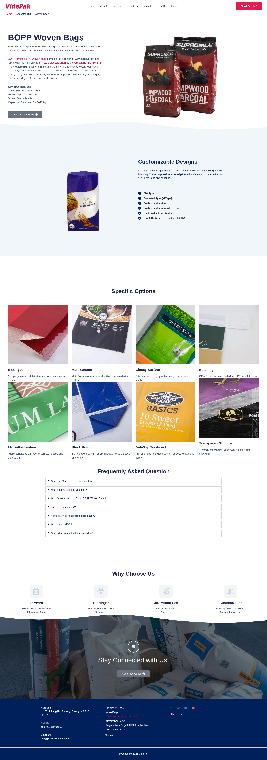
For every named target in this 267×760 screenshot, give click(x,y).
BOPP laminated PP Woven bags (27, 58)
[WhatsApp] (178, 708)
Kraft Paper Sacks (115, 721)
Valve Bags (112, 712)
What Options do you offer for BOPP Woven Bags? (78, 498)
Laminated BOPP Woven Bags (122, 716)
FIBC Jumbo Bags (116, 729)
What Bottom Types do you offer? (69, 490)
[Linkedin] (185, 708)
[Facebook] (171, 708)
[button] (123, 6)
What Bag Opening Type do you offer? (71, 481)
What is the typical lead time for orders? (72, 533)
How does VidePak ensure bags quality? (73, 515)
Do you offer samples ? (63, 507)
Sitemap (109, 735)
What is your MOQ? (61, 524)
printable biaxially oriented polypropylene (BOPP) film (70, 62)
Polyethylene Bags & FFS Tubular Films (128, 725)
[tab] (133, 481)
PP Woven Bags (115, 708)
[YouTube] (193, 708)
